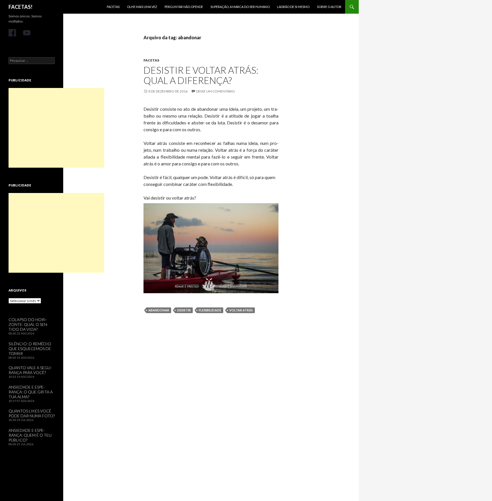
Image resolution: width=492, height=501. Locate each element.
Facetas (113, 7)
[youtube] (26, 32)
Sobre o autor (329, 7)
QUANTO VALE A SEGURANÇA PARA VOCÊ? (30, 370)
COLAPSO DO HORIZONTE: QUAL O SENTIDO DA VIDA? (28, 324)
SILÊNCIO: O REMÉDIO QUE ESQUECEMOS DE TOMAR (30, 348)
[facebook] (12, 32)
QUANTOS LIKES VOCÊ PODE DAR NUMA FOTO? (32, 413)
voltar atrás (241, 310)
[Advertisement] (56, 128)
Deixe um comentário (215, 91)
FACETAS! (20, 7)
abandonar (158, 310)
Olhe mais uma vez (142, 7)
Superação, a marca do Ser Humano (240, 7)
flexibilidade (210, 310)
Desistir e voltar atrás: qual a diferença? (201, 75)
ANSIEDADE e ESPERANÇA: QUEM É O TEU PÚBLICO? (30, 435)
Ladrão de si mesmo (293, 7)
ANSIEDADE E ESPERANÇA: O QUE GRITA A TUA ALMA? (31, 392)
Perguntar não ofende (184, 7)
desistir (184, 310)
